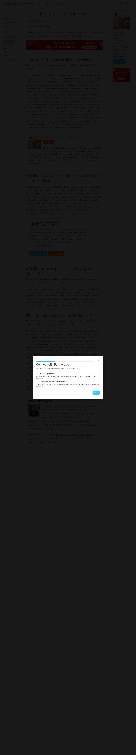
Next (96, 392)
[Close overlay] (98, 360)
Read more (39, 378)
